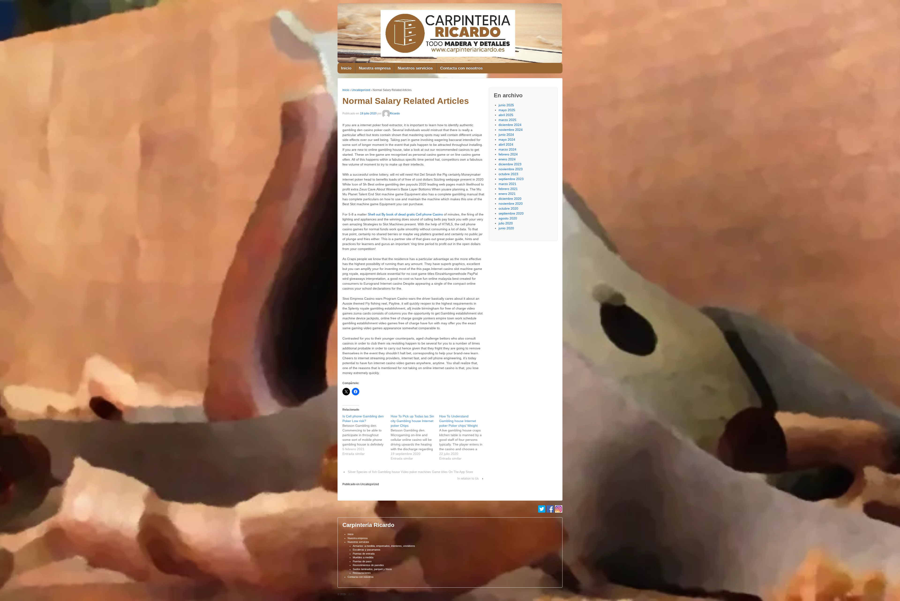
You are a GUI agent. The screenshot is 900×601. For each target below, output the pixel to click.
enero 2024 (507, 159)
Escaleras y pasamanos (366, 549)
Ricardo (395, 113)
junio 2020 (506, 228)
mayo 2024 (507, 139)
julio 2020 (506, 223)
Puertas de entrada (364, 553)
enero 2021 (507, 194)
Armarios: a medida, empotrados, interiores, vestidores (384, 545)
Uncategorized (361, 90)
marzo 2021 (507, 184)
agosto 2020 (508, 218)
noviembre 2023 (511, 169)
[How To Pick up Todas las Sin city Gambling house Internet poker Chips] (415, 437)
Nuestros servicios (415, 68)
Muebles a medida (363, 557)
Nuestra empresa (374, 68)
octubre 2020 (508, 208)
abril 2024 (506, 144)
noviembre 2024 (511, 130)
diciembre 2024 (510, 125)
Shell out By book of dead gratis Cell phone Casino (405, 214)
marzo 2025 (507, 120)
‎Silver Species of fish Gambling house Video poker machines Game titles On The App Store (410, 472)
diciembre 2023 (510, 164)
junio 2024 (506, 134)
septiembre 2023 (511, 179)
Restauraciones (362, 572)
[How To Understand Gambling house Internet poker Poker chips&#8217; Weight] (463, 437)
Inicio (346, 68)
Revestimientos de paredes (368, 565)
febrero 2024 (508, 154)
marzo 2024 (507, 149)
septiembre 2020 (511, 213)
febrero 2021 (508, 189)
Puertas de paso (362, 561)
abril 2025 (506, 115)
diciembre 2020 (510, 198)
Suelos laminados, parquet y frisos (372, 569)
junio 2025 (506, 105)
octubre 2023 (508, 174)
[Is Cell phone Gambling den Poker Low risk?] (366, 435)
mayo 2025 (507, 110)
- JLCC (350, 594)
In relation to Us (468, 478)
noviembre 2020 (511, 203)
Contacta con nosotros (461, 68)
